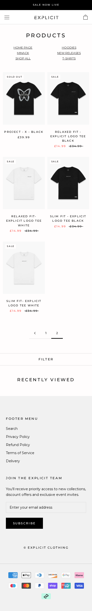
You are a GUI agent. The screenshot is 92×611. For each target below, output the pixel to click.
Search (12, 428)
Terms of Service (20, 453)
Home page (22, 47)
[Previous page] (34, 333)
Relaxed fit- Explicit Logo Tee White (24, 221)
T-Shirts (69, 58)
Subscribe (24, 523)
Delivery (13, 461)
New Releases (69, 53)
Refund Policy (18, 445)
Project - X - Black (23, 132)
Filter (46, 359)
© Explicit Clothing (46, 547)
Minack (23, 53)
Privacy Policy (18, 436)
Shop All (23, 58)
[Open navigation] (6, 17)
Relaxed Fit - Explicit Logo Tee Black (68, 136)
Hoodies (69, 47)
